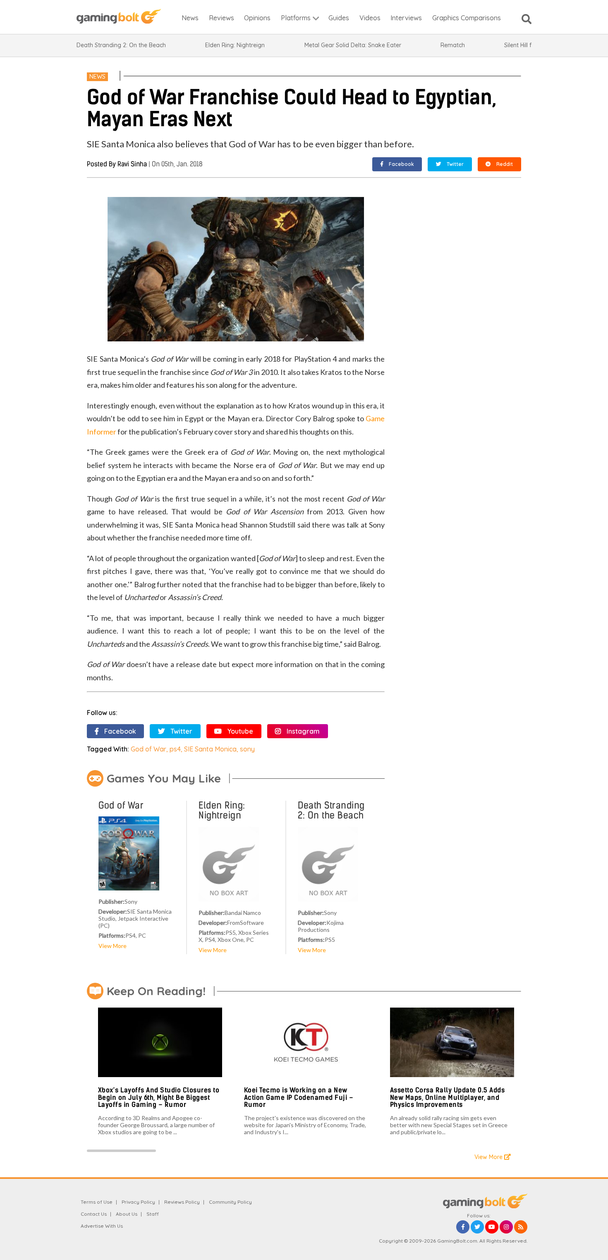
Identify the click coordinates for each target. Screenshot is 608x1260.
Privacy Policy (138, 1202)
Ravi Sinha (132, 164)
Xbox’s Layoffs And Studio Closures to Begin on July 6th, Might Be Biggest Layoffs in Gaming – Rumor (159, 1097)
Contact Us (94, 1214)
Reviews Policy (182, 1202)
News (97, 76)
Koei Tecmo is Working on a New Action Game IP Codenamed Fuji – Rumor (299, 1097)
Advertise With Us (102, 1226)
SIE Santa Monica (210, 749)
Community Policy (230, 1202)
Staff (152, 1214)
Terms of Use (97, 1202)
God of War (148, 749)
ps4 (175, 749)
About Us (126, 1214)
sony (247, 749)
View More (112, 945)
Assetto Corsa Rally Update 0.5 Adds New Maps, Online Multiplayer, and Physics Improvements (447, 1097)
